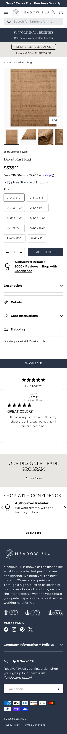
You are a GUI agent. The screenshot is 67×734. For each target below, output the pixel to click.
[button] (61, 12)
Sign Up (55, 3)
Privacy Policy (12, 724)
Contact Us (37, 341)
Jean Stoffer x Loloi (16, 151)
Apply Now (33, 478)
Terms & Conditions (34, 724)
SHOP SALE (33, 363)
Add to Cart (45, 252)
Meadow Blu (19, 718)
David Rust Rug (23, 62)
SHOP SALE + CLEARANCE (33, 46)
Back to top (34, 532)
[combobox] (33, 21)
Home (7, 62)
